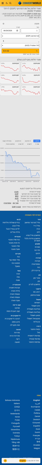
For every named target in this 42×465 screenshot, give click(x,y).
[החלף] (3, 41)
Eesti (38, 429)
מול (38, 332)
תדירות (37, 250)
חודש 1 (37, 141)
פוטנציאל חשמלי (33, 319)
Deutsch (36, 419)
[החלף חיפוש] (10, 3)
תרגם (38, 253)
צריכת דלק (36, 271)
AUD (16, 198)
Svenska (16, 433)
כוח (38, 267)
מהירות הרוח (15, 336)
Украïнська (15, 439)
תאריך (18, 27)
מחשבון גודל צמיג (33, 235)
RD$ (16, 196)
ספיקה (17, 308)
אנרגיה (37, 261)
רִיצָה (18, 339)
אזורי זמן (15, 203)
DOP (16, 194)
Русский (16, 426)
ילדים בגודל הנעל (13, 229)
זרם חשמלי (35, 306)
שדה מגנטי (15, 246)
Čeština (37, 413)
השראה (37, 303)
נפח (18, 277)
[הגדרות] (3, 24)
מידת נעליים (15, 232)
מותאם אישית (10, 144)
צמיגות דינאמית (34, 336)
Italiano (17, 403)
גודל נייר (36, 226)
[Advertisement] (21, 118)
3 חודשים (28, 141)
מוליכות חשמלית (33, 309)
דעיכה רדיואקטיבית (12, 319)
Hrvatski (36, 445)
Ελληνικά (36, 423)
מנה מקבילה (15, 325)
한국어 (17, 410)
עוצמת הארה (15, 294)
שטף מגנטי (15, 249)
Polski (17, 420)
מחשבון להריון (34, 284)
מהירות (17, 333)
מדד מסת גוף (14, 260)
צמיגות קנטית (34, 339)
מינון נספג (16, 322)
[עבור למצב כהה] (7, 3)
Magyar (37, 448)
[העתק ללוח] (37, 51)
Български (35, 407)
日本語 (17, 407)
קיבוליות (36, 322)
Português (15, 423)
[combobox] (18, 36)
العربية (37, 404)
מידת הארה (15, 291)
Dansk (37, 416)
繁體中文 (16, 449)
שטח (18, 280)
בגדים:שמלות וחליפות (11, 223)
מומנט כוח (16, 263)
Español (36, 426)
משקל (17, 266)
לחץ (38, 232)
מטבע (16, 192)
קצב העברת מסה (13, 311)
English (22, 460)
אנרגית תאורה (14, 288)
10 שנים (20, 144)
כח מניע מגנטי (14, 243)
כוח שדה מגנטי (14, 240)
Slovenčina (15, 430)
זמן (39, 281)
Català (37, 410)
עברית (37, 439)
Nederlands (15, 414)
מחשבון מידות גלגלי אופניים (32, 239)
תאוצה (17, 342)
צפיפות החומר (34, 342)
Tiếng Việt (16, 442)
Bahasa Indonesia (12, 400)
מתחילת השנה (7, 141)
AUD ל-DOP (16, 207)
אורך (18, 274)
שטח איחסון (35, 295)
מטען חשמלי (35, 315)
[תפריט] (2, 3)
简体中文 (16, 446)
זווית (38, 229)
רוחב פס (36, 292)
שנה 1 (37, 144)
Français (36, 435)
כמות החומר (35, 329)
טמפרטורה (7, 203)
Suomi (37, 432)
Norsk (17, 417)
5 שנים (29, 144)
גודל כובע (16, 226)
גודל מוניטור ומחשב (32, 223)
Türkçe (17, 436)
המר (37, 27)
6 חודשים (18, 141)
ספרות (37, 247)
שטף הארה (15, 300)
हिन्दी (38, 442)
